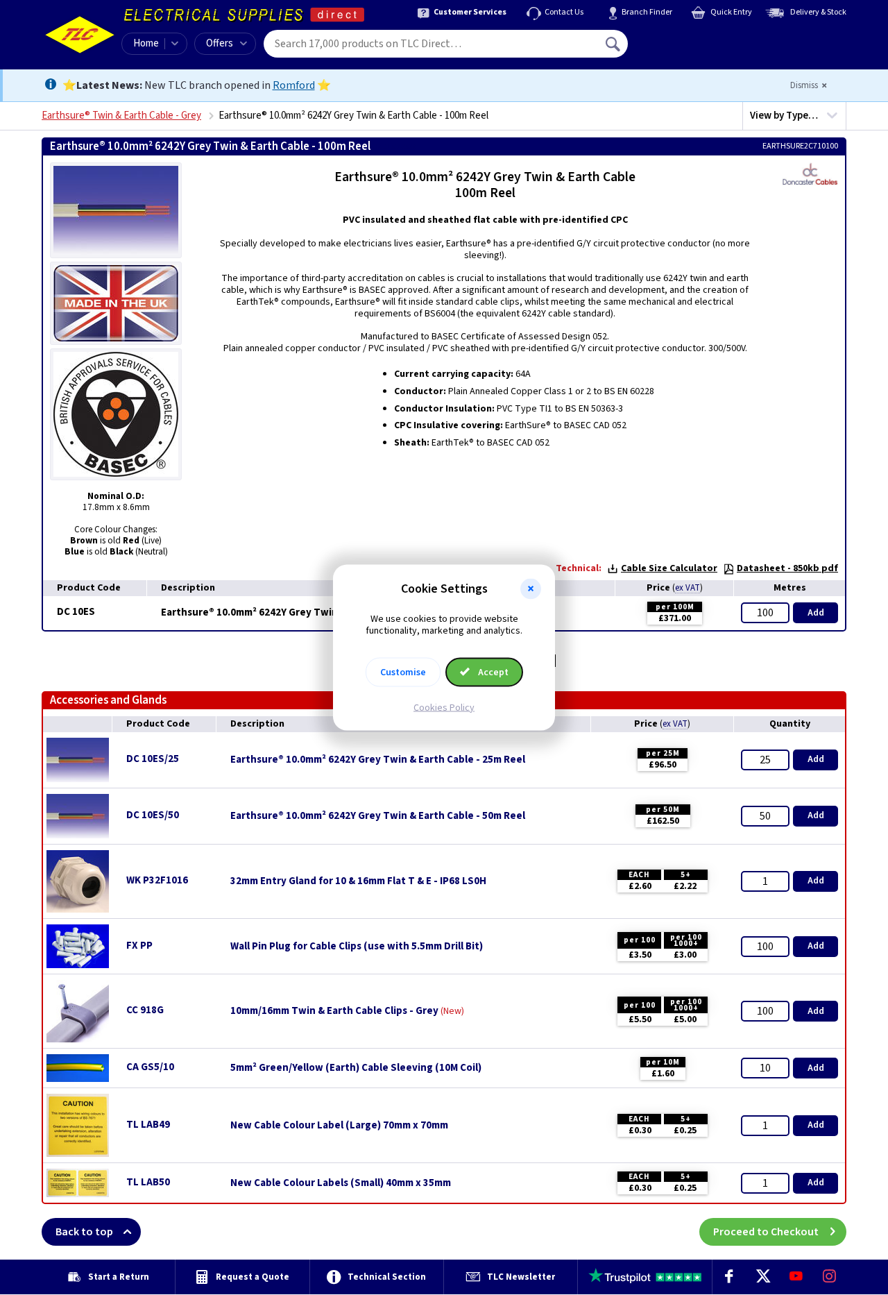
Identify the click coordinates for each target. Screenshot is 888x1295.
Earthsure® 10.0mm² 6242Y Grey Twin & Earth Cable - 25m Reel (377, 760)
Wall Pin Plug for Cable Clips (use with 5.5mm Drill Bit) (356, 946)
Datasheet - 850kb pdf (787, 568)
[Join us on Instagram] (829, 1277)
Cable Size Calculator (669, 568)
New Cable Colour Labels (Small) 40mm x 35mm (340, 1183)
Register (691, 48)
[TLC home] (80, 34)
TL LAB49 (148, 1124)
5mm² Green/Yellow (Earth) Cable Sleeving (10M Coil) (355, 1068)
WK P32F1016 (157, 880)
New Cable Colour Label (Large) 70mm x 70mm (339, 1125)
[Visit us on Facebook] (729, 1277)
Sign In (701, 39)
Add (816, 613)
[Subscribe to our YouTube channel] (795, 1277)
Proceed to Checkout (766, 1231)
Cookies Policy (444, 707)
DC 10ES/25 (152, 759)
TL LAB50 (148, 1182)
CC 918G (145, 1010)
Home (146, 43)
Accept (492, 672)
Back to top (84, 1231)
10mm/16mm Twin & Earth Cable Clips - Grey (334, 1011)
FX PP (139, 945)
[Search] (614, 44)
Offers (219, 43)
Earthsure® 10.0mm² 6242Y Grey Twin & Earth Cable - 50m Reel (377, 816)
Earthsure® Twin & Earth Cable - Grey (121, 115)
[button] (530, 589)
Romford (294, 85)
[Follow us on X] (762, 1277)
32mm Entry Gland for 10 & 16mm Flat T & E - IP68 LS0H (358, 881)
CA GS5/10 (150, 1067)
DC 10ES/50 (152, 815)
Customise (403, 672)
